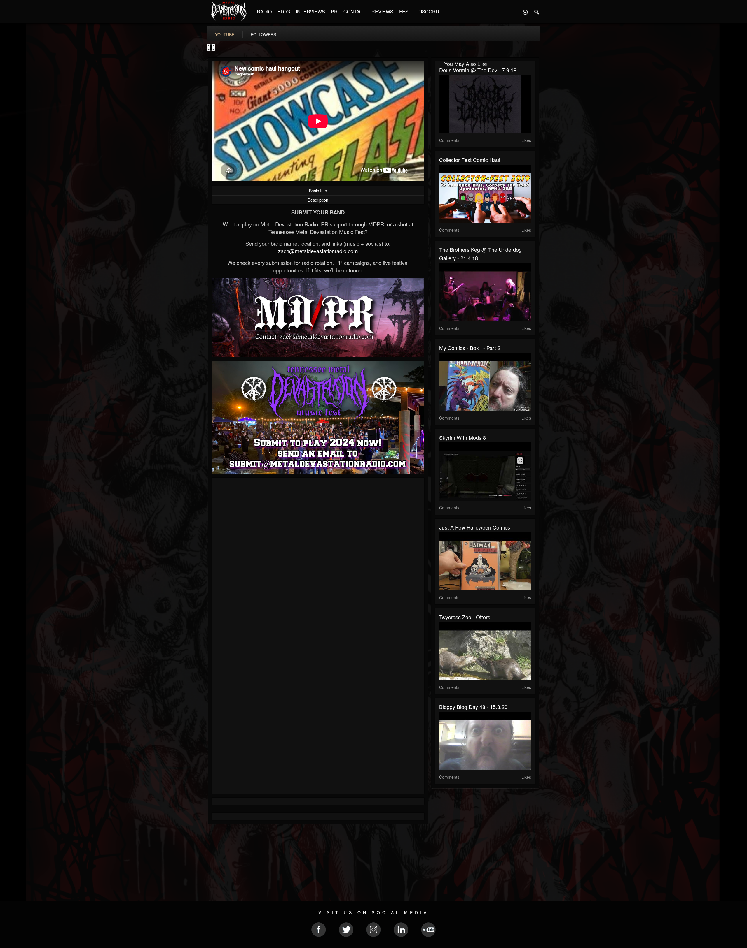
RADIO (264, 11)
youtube (224, 34)
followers (263, 34)
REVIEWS (382, 11)
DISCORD (428, 11)
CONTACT (354, 11)
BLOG (283, 11)
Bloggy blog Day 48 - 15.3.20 (473, 706)
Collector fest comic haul (469, 159)
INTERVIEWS (310, 11)
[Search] (537, 12)
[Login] (525, 12)
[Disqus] (318, 560)
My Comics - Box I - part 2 (469, 347)
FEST (405, 11)
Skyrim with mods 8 (462, 437)
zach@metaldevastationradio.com (318, 251)
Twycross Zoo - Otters (464, 617)
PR (334, 11)
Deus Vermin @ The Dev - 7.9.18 (477, 70)
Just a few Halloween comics (474, 527)
